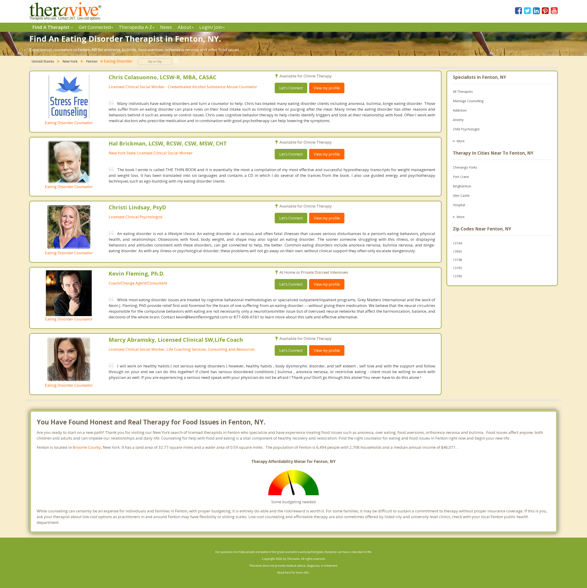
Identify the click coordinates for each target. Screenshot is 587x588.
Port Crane (461, 177)
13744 (457, 243)
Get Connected (95, 27)
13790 (457, 276)
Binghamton (462, 186)
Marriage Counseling (468, 101)
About (184, 27)
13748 (457, 259)
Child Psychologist (466, 129)
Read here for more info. (293, 572)
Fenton (91, 61)
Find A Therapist (51, 27)
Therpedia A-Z (135, 27)
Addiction (460, 110)
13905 (457, 251)
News (166, 27)
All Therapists (463, 91)
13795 (457, 268)
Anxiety (458, 120)
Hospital (459, 205)
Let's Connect (291, 87)
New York (70, 61)
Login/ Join (210, 27)
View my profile (327, 87)
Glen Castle (461, 195)
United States (43, 61)
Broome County (87, 447)
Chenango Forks (465, 167)
